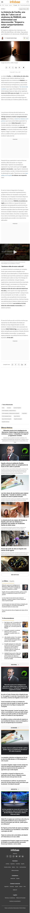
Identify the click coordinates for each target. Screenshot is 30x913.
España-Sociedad (18, 419)
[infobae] (15, 2)
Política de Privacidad (20, 897)
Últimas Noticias (15, 870)
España (3, 8)
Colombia (18, 863)
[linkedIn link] (23, 856)
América (7, 863)
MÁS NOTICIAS (15, 574)
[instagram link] (13, 856)
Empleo (17, 878)
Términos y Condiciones (10, 897)
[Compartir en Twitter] (13, 67)
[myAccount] (28, 2)
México (13, 867)
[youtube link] (16, 856)
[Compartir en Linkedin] (16, 67)
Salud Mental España (6, 419)
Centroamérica (23, 867)
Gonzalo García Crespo (11, 38)
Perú (17, 867)
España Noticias (5, 421)
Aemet (9, 5)
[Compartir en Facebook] (9, 67)
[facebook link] (7, 856)
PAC (2, 5)
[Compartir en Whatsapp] (6, 67)
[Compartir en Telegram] (19, 67)
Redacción (13, 878)
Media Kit (15, 889)
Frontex (5, 5)
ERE (17, 5)
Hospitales (24, 413)
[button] (2, 2)
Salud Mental (17, 416)
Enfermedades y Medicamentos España (10, 413)
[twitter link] (10, 856)
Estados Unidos (7, 867)
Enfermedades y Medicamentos (9, 410)
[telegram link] (19, 856)
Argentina (12, 863)
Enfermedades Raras (6, 416)
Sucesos (9, 407)
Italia (3, 407)
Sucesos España (17, 407)
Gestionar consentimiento (15, 901)
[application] (15, 252)
